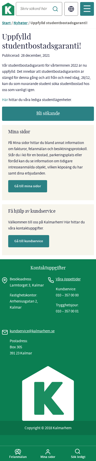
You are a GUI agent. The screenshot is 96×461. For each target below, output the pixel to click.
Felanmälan (18, 457)
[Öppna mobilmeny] (87, 9)
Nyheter (21, 23)
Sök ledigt (78, 457)
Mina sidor (47, 457)
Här (5, 99)
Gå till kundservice (28, 241)
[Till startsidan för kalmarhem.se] (9, 10)
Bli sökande (48, 113)
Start (6, 23)
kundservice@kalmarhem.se (32, 331)
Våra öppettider (68, 279)
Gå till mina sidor (27, 186)
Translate (71, 9)
